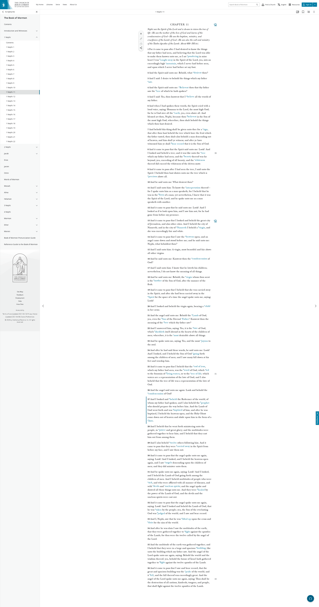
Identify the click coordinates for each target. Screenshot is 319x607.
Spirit (151, 297)
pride (188, 571)
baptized (177, 410)
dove (150, 420)
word (186, 370)
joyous (204, 341)
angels (168, 462)
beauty (187, 156)
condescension (199, 258)
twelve (173, 442)
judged (161, 513)
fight (187, 531)
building (201, 548)
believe (190, 96)
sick (150, 482)
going (196, 353)
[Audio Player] (310, 598)
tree (158, 91)
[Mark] (141, 39)
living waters (173, 373)
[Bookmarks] (303, 12)
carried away (183, 446)
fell (152, 575)
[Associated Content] (215, 24)
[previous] (43, 306)
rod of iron (199, 366)
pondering (193, 56)
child (207, 306)
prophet (205, 402)
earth (177, 113)
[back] (3, 12)
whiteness (200, 160)
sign (205, 129)
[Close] (141, 34)
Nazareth (182, 227)
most (176, 335)
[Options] (314, 12)
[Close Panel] (37, 12)
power (162, 430)
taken (158, 509)
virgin (202, 227)
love (196, 328)
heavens (190, 236)
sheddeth (159, 331)
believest (192, 116)
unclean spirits (172, 486)
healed (201, 489)
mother (158, 280)
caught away (166, 59)
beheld (173, 399)
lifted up (186, 519)
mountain (171, 63)
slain (150, 522)
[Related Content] (308, 12)
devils (156, 486)
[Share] (141, 48)
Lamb (195, 315)
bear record (178, 143)
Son (164, 319)
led (207, 370)
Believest (184, 87)
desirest (197, 72)
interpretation (193, 187)
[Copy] (141, 44)
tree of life (196, 373)
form (161, 194)
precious (152, 176)
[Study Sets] (297, 12)
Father (185, 319)
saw (150, 81)
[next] (315, 306)
